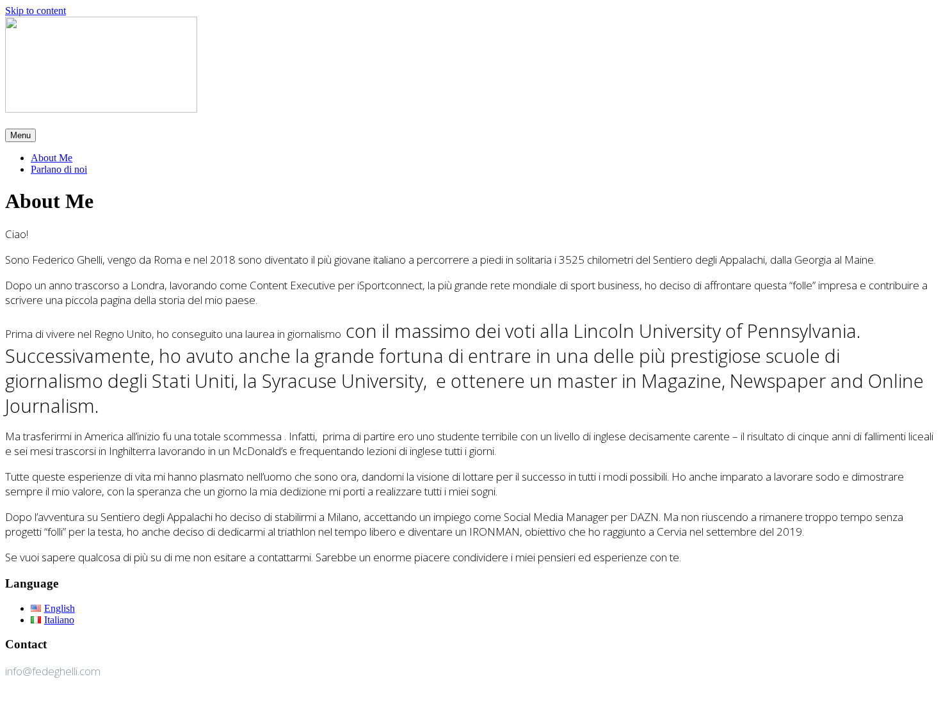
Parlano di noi (59, 169)
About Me (51, 157)
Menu (20, 135)
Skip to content (35, 10)
